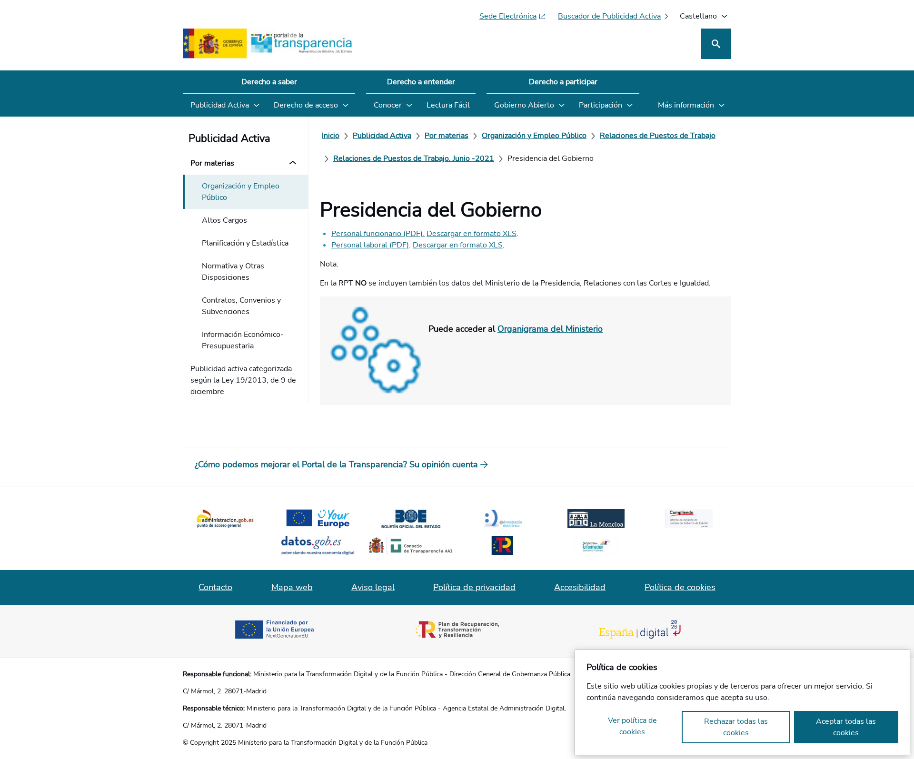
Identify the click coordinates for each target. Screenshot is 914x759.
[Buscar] (716, 44)
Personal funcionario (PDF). (378, 233)
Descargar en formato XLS (472, 233)
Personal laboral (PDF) (370, 245)
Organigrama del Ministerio (550, 329)
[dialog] (742, 702)
